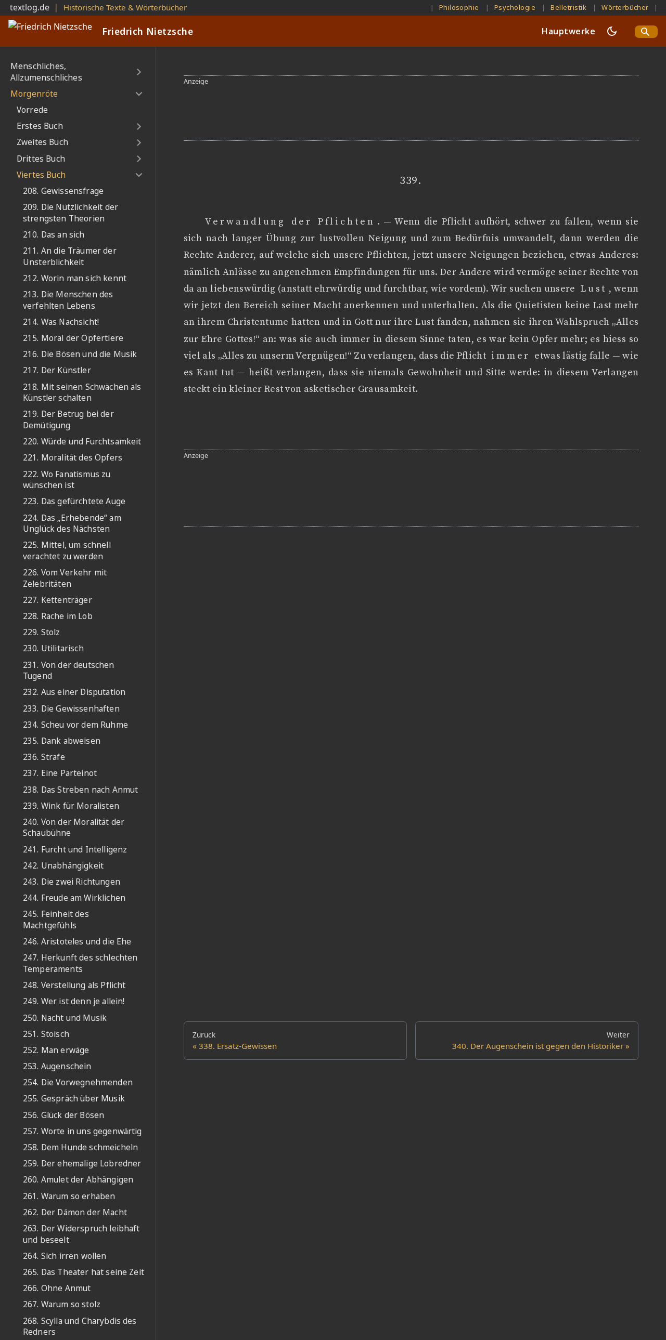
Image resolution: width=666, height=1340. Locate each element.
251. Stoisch (46, 1034)
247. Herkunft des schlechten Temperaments (80, 964)
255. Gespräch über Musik (74, 1099)
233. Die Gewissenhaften (71, 708)
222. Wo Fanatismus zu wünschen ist (66, 480)
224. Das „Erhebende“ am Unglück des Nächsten (72, 524)
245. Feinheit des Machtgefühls (56, 920)
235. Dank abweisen (61, 740)
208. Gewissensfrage (63, 191)
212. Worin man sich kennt (74, 278)
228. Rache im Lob (58, 616)
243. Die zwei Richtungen (71, 881)
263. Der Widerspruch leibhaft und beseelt (81, 1234)
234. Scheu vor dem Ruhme (75, 724)
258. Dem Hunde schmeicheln (80, 1147)
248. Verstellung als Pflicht (74, 985)
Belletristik (568, 7)
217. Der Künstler (57, 370)
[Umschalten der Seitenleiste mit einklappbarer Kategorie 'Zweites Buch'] (139, 142)
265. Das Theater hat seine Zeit (83, 1272)
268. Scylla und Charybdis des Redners (80, 1327)
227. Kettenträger (57, 600)
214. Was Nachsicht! (61, 322)
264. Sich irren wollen (65, 1256)
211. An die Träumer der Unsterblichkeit (70, 256)
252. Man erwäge (56, 1050)
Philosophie (459, 7)
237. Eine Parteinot (60, 773)
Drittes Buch (41, 158)
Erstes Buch (40, 126)
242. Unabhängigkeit (63, 865)
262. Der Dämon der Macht (75, 1212)
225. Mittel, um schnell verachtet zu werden (67, 551)
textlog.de (29, 7)
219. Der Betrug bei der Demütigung (68, 420)
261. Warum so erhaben (69, 1196)
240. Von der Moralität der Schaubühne (73, 828)
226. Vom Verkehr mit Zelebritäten (65, 578)
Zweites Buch (42, 142)
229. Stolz (41, 632)
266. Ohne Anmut (57, 1288)
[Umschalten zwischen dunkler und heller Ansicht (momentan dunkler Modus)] (612, 31)
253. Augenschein (57, 1066)
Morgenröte (34, 93)
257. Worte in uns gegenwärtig (82, 1131)
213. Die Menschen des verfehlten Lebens (68, 300)
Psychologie (514, 7)
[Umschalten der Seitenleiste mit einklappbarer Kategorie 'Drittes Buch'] (139, 159)
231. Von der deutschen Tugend (68, 671)
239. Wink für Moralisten (71, 805)
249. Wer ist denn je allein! (73, 1001)
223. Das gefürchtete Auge (74, 501)
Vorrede (32, 109)
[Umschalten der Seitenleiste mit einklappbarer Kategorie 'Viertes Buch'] (139, 175)
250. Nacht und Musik (65, 1018)
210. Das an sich (54, 234)
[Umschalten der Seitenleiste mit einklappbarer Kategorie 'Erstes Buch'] (139, 126)
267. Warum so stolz (61, 1304)
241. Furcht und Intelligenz (75, 849)
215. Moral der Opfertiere (73, 338)
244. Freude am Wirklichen (74, 897)
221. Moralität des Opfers (72, 457)
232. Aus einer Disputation (74, 692)
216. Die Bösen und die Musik (80, 354)
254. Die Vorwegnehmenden (78, 1082)
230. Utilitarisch (53, 648)
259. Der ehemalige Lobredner (82, 1163)
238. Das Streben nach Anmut (80, 789)
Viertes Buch (41, 174)
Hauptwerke (568, 31)
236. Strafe (44, 757)
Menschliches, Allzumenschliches (46, 72)
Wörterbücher (625, 7)
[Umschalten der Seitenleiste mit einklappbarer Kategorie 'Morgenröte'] (139, 94)
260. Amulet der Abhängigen (78, 1180)
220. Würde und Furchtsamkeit (82, 441)
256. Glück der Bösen (63, 1115)
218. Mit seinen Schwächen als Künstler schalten (82, 393)
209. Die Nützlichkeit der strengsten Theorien (70, 213)
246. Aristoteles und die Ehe (77, 941)
